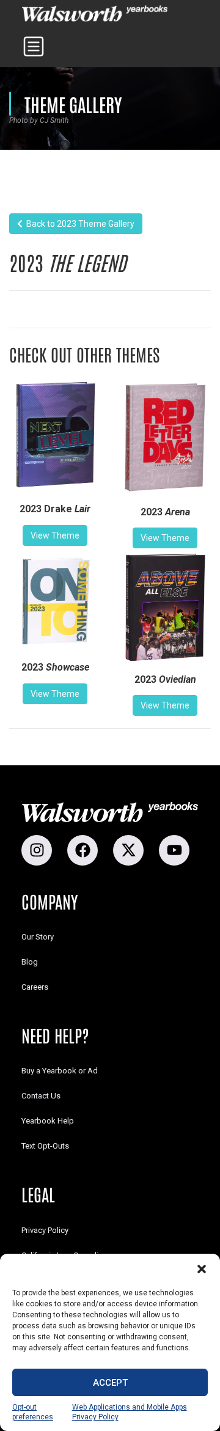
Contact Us (41, 1095)
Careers (34, 986)
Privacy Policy (44, 1230)
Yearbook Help (47, 1120)
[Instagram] (36, 850)
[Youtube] (174, 850)
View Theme (55, 535)
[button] (202, 1269)
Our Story (37, 936)
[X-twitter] (128, 850)
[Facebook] (82, 850)
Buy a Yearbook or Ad (59, 1070)
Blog (29, 961)
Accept (110, 1382)
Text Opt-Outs (45, 1145)
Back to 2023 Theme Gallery (78, 224)
